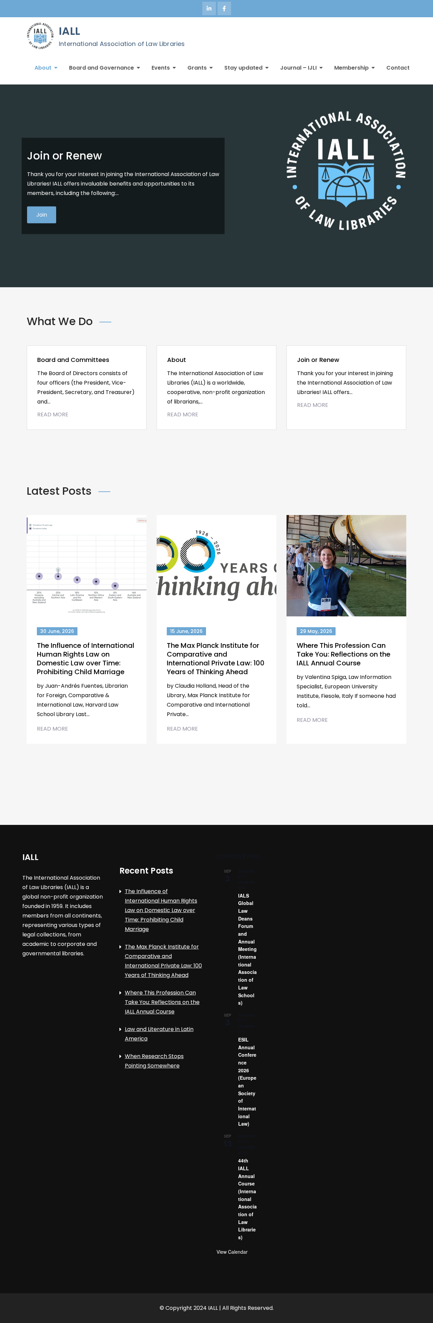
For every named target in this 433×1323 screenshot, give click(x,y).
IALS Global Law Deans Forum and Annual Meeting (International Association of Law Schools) (247, 949)
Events (161, 68)
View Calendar (232, 1251)
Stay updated (243, 68)
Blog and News (66, 184)
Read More (52, 414)
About (43, 68)
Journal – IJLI (298, 68)
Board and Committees (73, 360)
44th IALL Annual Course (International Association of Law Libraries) (247, 1199)
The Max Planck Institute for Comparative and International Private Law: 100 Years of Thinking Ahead (216, 659)
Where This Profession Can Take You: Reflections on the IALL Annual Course (343, 654)
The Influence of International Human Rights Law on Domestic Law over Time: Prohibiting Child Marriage (85, 659)
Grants (197, 68)
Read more (51, 214)
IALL (69, 31)
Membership (351, 68)
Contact (398, 68)
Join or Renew (318, 360)
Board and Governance (101, 68)
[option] (216, 185)
